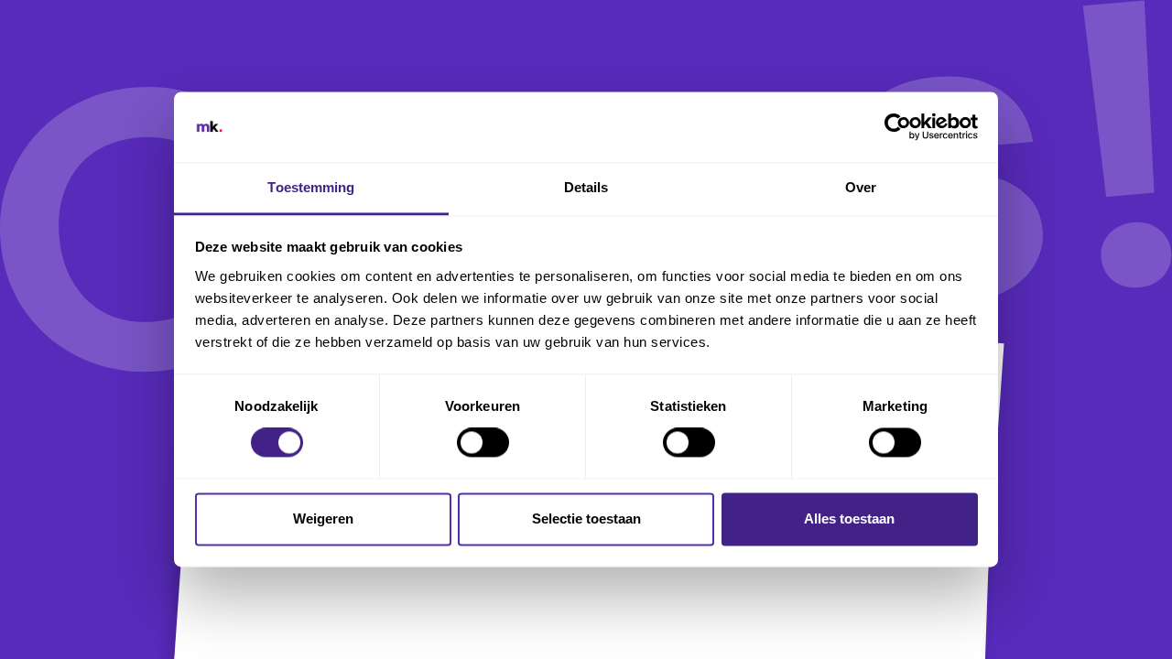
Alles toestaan (849, 518)
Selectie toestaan (586, 518)
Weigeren (323, 518)
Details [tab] (586, 187)
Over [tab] (860, 187)
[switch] (483, 443)
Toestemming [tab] (310, 187)
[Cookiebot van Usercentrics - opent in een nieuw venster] (898, 127)
